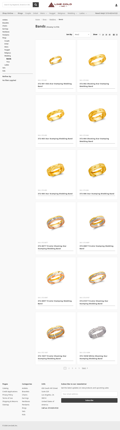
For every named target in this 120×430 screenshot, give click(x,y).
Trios (8, 62)
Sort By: (69, 34)
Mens (42, 13)
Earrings (5, 29)
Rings (20, 13)
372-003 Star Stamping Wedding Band (55, 138)
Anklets (5, 20)
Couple (28, 13)
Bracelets (5, 23)
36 (106, 34)
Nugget (52, 13)
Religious (61, 13)
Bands (8, 59)
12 (100, 34)
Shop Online (7, 13)
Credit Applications (9, 391)
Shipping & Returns (10, 401)
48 (109, 34)
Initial (35, 13)
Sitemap (5, 405)
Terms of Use (7, 398)
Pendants (5, 35)
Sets (3, 68)
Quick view (55, 60)
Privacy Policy (7, 395)
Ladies (82, 13)
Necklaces (5, 32)
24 (103, 34)
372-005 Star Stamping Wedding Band (55, 193)
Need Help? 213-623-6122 (106, 13)
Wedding (71, 13)
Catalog (5, 388)
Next (84, 368)
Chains (4, 26)
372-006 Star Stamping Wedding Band (97, 193)
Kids (3, 71)
